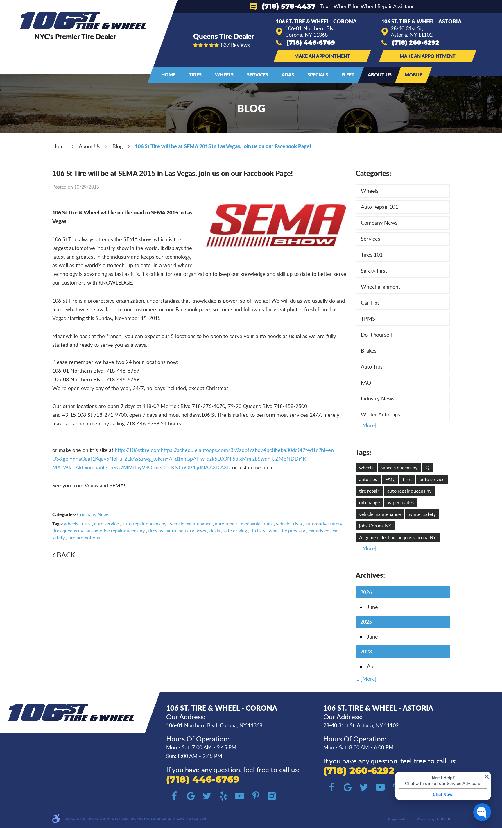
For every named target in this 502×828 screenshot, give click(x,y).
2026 (366, 592)
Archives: (370, 575)
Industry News (378, 398)
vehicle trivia (289, 524)
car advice (319, 530)
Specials (317, 74)
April (372, 666)
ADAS (288, 74)
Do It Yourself (376, 334)
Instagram (272, 796)
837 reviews (235, 44)
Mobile (413, 74)
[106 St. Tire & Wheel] (83, 20)
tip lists (257, 530)
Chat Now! (443, 794)
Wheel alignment (380, 286)
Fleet (347, 74)
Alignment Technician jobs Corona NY (397, 537)
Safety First (374, 270)
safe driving (235, 530)
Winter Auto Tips (380, 414)
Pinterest (256, 796)
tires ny (155, 530)
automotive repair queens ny (116, 530)
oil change (369, 502)
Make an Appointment (322, 56)
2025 (366, 621)
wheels (71, 524)
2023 (366, 651)
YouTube (239, 796)
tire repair (369, 491)
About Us (380, 74)
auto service (106, 524)
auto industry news (186, 530)
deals (214, 530)
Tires (195, 74)
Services (257, 74)
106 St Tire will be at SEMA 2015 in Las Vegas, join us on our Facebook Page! (223, 146)
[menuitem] (168, 75)
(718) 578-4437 (288, 6)
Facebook (174, 796)
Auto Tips (372, 366)
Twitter (207, 796)
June (372, 606)
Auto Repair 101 (379, 206)
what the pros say (287, 530)
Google (190, 796)
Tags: (363, 452)
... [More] (366, 425)
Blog (117, 146)
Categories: (373, 173)
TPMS (368, 318)
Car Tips (370, 302)
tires (86, 524)
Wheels (224, 74)
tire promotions (84, 537)
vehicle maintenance (190, 524)
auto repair (226, 524)
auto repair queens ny (144, 524)
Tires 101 (372, 254)
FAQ (366, 382)
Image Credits (397, 819)
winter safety (422, 514)
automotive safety (323, 524)
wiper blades (401, 502)
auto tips (368, 479)
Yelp (223, 796)
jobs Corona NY (375, 526)
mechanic (250, 524)
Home (168, 74)
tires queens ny (67, 530)
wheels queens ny (399, 467)
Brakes (368, 350)
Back (66, 554)
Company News (93, 514)
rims (268, 524)
